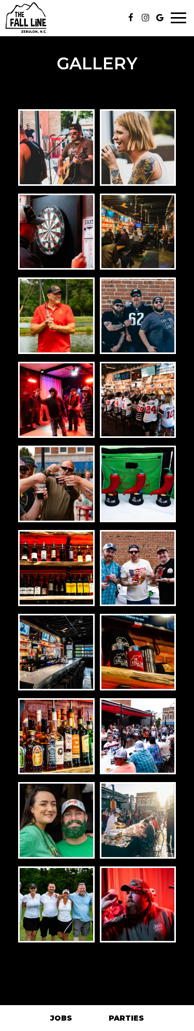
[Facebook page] (131, 17)
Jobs (61, 1018)
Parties (126, 1018)
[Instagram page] (145, 17)
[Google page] (160, 17)
